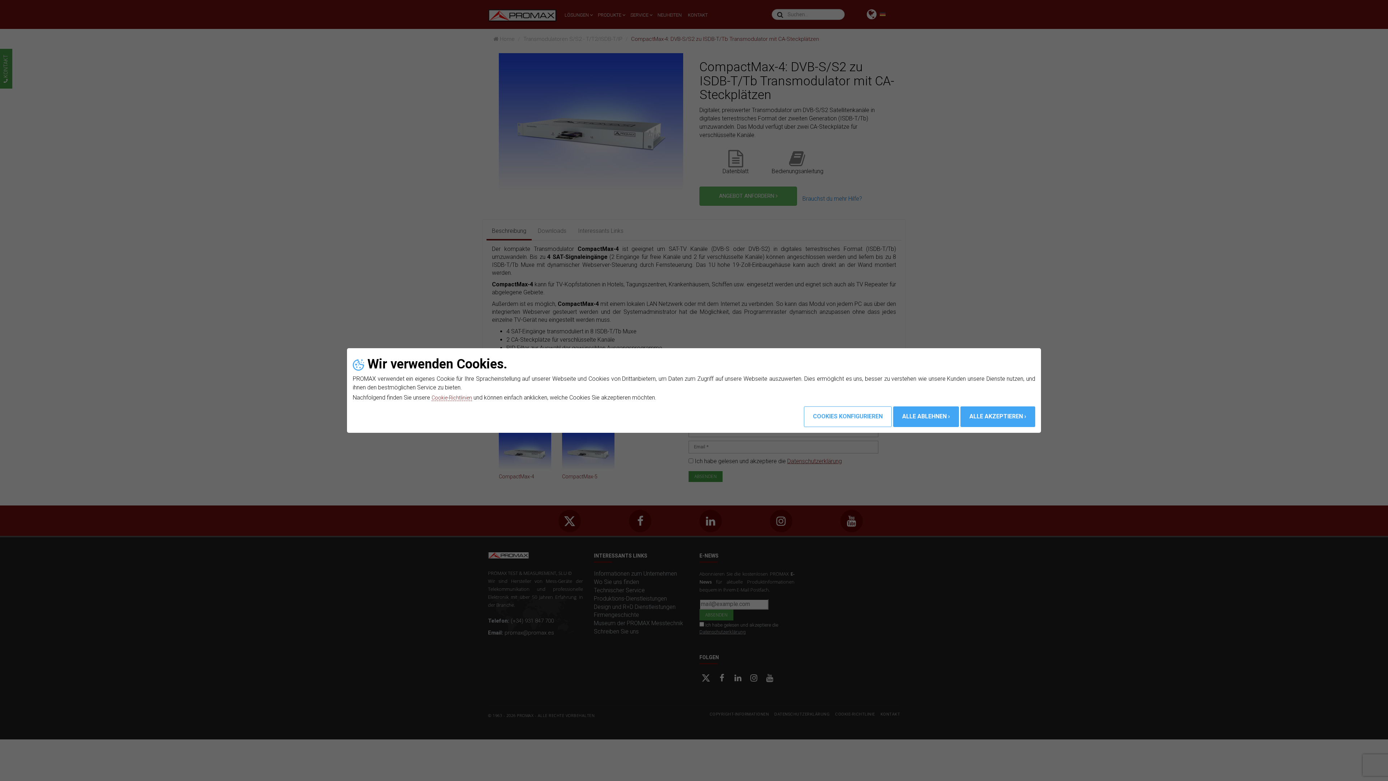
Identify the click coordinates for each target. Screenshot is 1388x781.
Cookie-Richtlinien (454, 397)
